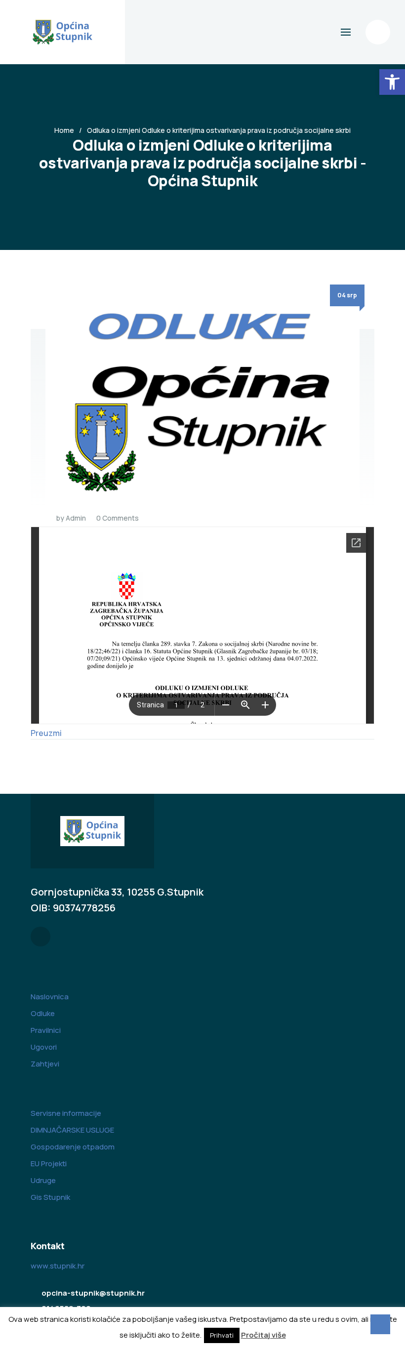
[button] (392, 82)
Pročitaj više (263, 1335)
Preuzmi (46, 733)
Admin (76, 518)
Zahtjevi (45, 1064)
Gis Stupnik (50, 1197)
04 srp (347, 295)
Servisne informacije (66, 1113)
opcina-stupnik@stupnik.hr (93, 1293)
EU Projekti (49, 1163)
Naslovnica (50, 996)
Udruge (43, 1180)
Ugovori (44, 1047)
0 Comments (117, 518)
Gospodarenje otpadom (73, 1147)
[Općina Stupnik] (62, 32)
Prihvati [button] (222, 1335)
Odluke (43, 1013)
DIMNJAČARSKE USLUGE (72, 1130)
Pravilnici (46, 1030)
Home (64, 130)
